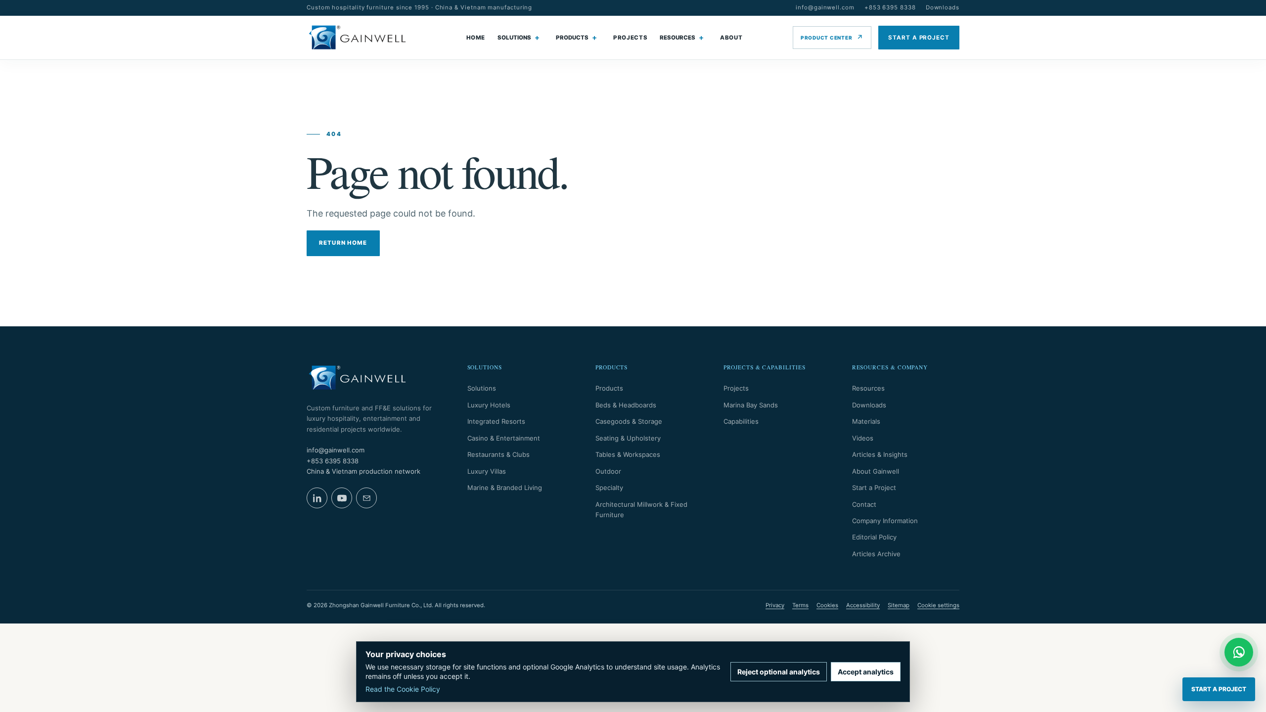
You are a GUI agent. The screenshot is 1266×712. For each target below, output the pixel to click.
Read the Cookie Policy (402, 689)
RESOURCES (677, 37)
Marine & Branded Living (504, 487)
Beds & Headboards (625, 405)
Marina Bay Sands (750, 405)
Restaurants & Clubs (498, 454)
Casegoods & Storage (628, 421)
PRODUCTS (572, 37)
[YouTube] (341, 498)
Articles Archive (876, 554)
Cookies (827, 605)
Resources (868, 388)
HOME (476, 37)
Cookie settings (938, 605)
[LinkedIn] (317, 498)
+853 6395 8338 (890, 7)
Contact (864, 504)
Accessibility (863, 605)
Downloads (942, 7)
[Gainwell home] (357, 37)
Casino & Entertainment (503, 438)
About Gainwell (875, 471)
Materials (866, 421)
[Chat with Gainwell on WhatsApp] (1238, 652)
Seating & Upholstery (628, 438)
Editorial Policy (874, 537)
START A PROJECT (919, 37)
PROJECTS (630, 37)
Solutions (481, 388)
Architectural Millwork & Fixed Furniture (641, 509)
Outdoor (608, 471)
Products (609, 388)
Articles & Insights (879, 454)
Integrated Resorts (496, 421)
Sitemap (898, 605)
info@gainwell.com (825, 7)
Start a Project (874, 487)
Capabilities (741, 421)
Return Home (343, 242)
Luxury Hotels (488, 405)
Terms (800, 605)
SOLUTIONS (514, 37)
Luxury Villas (486, 471)
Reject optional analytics (778, 672)
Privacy (775, 605)
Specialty (609, 487)
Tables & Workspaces (627, 454)
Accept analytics (866, 672)
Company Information (885, 521)
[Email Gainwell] (366, 498)
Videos (862, 438)
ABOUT (731, 37)
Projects (736, 388)
